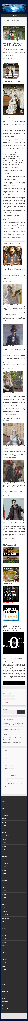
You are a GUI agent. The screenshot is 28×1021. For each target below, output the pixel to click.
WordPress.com (6, 1016)
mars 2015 (4, 973)
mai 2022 (4, 842)
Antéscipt (4, 981)
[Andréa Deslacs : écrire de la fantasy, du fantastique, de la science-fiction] (14, 11)
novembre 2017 (5, 911)
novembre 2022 (5, 835)
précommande (5, 1001)
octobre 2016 (5, 945)
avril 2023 (4, 829)
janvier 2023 (4, 832)
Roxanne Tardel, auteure (10, 786)
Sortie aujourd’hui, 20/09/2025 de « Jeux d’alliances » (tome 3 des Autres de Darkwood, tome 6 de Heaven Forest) (12, 730)
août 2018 (4, 887)
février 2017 (4, 938)
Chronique (4, 984)
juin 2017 (4, 928)
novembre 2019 (5, 859)
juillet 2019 (4, 866)
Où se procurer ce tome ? (8, 602)
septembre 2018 (5, 883)
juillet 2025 (4, 808)
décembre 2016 (5, 942)
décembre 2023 (5, 815)
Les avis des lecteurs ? (7, 621)
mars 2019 (4, 873)
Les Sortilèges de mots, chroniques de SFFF (14, 783)
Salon (3, 1005)
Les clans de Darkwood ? (8, 563)
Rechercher (5, 709)
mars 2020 (4, 853)
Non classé (4, 994)
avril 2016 (4, 955)
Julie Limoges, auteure (9, 768)
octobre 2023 (5, 822)
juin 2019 (4, 870)
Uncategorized (5, 1008)
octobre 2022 (5, 839)
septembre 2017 (5, 918)
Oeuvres (3, 998)
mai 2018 (4, 897)
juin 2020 (4, 846)
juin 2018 (4, 894)
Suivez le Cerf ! (6, 734)
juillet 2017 (4, 925)
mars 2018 (4, 901)
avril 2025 (4, 811)
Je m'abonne (8, 702)
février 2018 (4, 904)
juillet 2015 (4, 966)
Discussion (4, 988)
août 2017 (4, 921)
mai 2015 (4, 969)
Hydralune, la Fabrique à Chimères (12, 765)
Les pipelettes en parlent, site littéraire (13, 780)
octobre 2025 (5, 801)
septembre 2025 (5, 805)
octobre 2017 (5, 914)
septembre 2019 (5, 863)
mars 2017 (4, 935)
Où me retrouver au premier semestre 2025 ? (12, 742)
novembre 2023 (5, 818)
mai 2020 (4, 849)
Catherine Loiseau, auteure (10, 758)
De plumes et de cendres (8, 48)
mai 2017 (4, 931)
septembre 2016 (5, 949)
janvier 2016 (4, 962)
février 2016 (4, 959)
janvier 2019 (4, 877)
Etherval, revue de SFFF (9, 762)
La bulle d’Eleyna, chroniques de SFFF (12, 771)
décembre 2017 (5, 907)
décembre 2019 (5, 856)
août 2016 (4, 952)
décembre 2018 (5, 880)
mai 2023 (4, 825)
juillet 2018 (4, 890)
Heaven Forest (5, 991)
